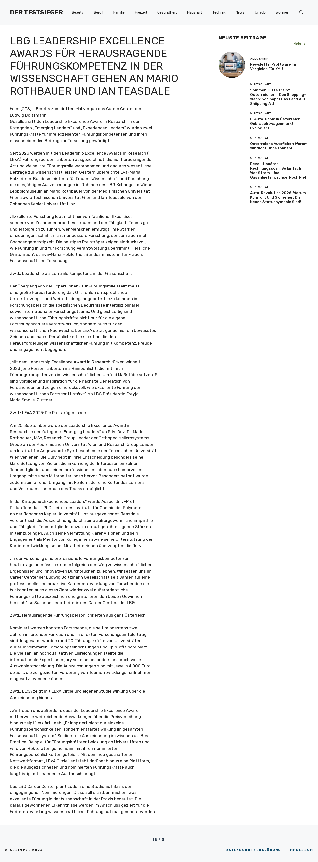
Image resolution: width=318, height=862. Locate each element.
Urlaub (260, 12)
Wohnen (282, 12)
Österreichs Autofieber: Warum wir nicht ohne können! (279, 146)
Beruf (98, 12)
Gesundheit (167, 12)
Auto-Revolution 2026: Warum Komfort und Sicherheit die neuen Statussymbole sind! (278, 197)
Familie (119, 12)
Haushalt (194, 12)
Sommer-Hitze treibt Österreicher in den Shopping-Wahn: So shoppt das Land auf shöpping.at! (278, 97)
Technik (218, 12)
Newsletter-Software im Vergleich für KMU (273, 66)
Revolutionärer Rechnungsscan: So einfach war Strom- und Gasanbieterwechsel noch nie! (278, 171)
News (240, 12)
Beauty (78, 12)
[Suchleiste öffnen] (301, 12)
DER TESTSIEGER (36, 12)
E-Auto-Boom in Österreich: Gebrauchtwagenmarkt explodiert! (275, 123)
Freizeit (141, 12)
